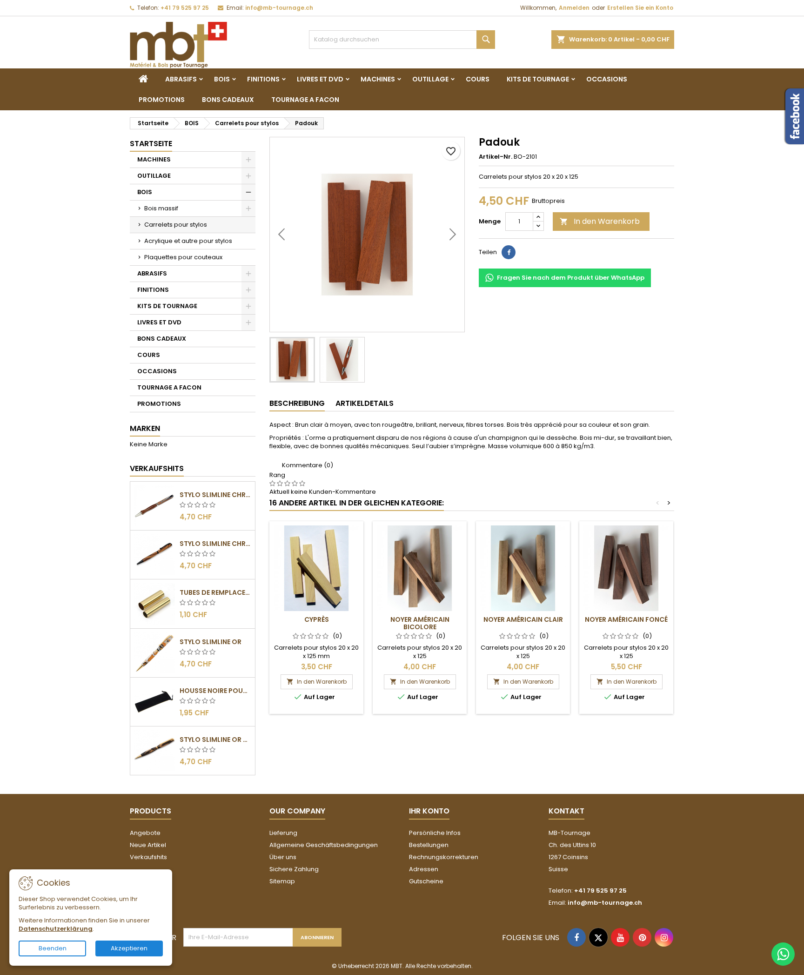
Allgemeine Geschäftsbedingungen (323, 845)
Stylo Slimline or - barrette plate (215, 739)
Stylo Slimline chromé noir (215, 543)
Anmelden (574, 8)
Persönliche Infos (435, 832)
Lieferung (283, 832)
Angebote (145, 832)
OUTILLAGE (430, 79)
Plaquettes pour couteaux (183, 257)
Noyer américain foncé (626, 619)
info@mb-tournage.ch (279, 8)
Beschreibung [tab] (297, 403)
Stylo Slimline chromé (215, 494)
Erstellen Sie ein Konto (640, 8)
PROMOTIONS (162, 99)
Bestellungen (429, 845)
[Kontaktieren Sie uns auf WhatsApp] (783, 954)
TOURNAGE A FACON (305, 99)
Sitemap (282, 881)
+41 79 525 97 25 (185, 8)
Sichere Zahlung (294, 869)
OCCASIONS (606, 79)
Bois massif (161, 208)
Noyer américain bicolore (419, 623)
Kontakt (566, 811)
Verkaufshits (157, 468)
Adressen (423, 869)
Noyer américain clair (523, 619)
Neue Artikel (148, 845)
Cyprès (316, 619)
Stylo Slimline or (210, 642)
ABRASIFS (181, 79)
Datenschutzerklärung (56, 928)
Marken (145, 428)
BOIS (222, 79)
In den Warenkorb (600, 221)
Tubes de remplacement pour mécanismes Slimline (215, 592)
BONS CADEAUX (228, 99)
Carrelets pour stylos (175, 224)
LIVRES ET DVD (320, 79)
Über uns (282, 857)
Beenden (53, 948)
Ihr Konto (429, 811)
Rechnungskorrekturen (443, 857)
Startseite (151, 143)
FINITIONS (263, 79)
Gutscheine (426, 881)
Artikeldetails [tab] (364, 403)
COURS (477, 79)
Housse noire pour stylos (215, 690)
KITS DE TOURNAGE (538, 79)
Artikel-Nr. (495, 157)
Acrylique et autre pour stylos (188, 240)
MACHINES (378, 79)
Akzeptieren (129, 948)
